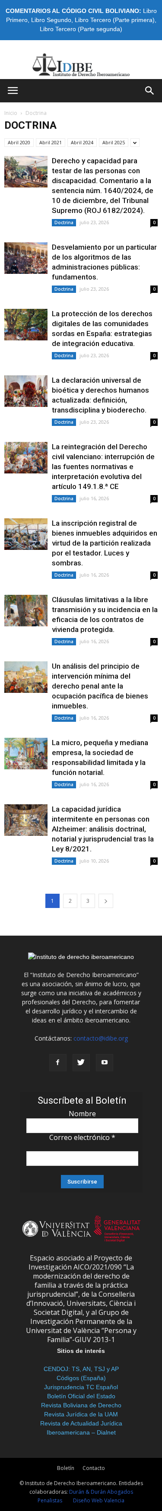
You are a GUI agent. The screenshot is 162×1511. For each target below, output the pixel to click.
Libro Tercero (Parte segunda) (81, 28)
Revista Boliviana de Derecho (81, 1405)
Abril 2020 (19, 142)
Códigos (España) (81, 1378)
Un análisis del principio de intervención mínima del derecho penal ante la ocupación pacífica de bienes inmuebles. (100, 686)
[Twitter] (81, 1062)
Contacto (94, 1468)
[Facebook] (58, 1062)
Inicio (10, 113)
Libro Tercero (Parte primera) (115, 19)
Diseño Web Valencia (98, 1500)
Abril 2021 (50, 142)
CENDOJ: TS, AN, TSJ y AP (81, 1368)
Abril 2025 (113, 142)
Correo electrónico (82, 1137)
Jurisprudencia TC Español (81, 1387)
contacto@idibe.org (100, 1038)
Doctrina (63, 222)
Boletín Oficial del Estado (81, 1396)
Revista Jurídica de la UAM (81, 1414)
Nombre (82, 1113)
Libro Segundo (51, 19)
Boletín (65, 1468)
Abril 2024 (82, 142)
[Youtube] (104, 1062)
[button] (150, 90)
